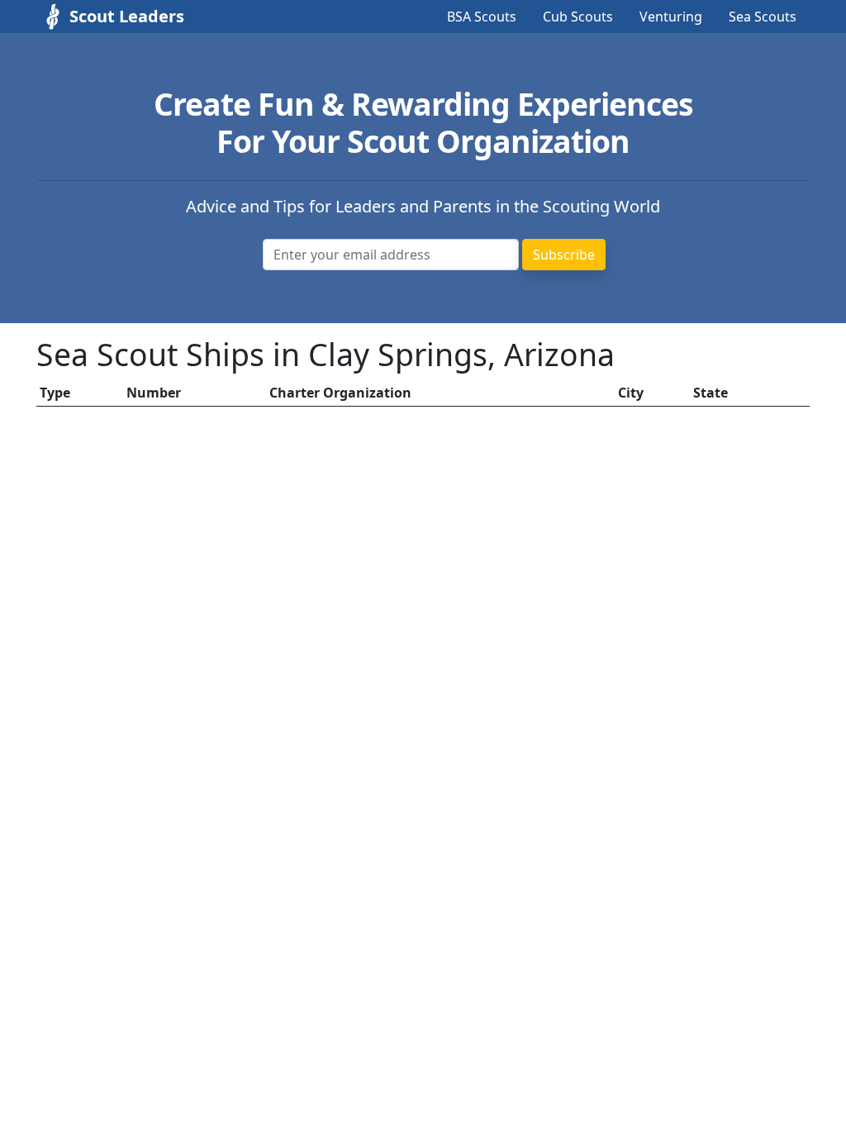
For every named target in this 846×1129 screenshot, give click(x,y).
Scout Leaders (126, 16)
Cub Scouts (578, 16)
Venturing (670, 16)
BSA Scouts (481, 16)
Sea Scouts (762, 16)
